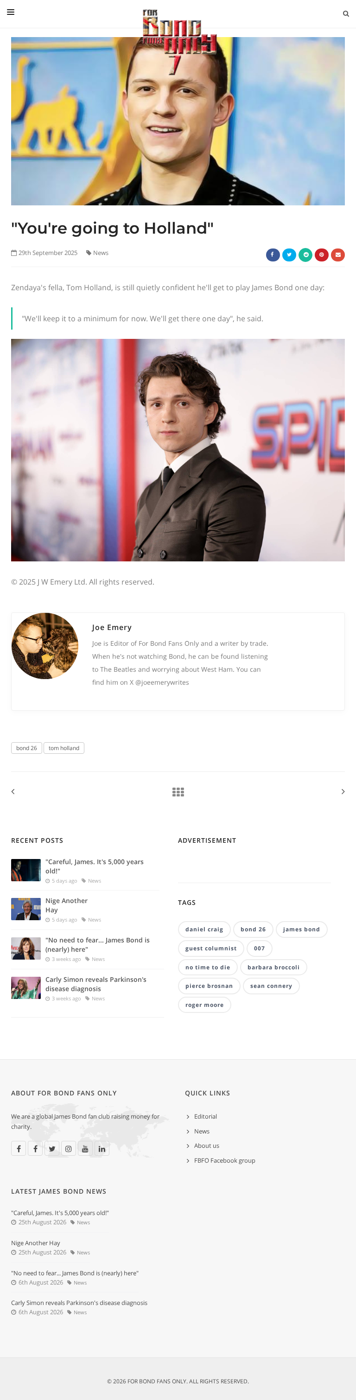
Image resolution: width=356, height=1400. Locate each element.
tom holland (64, 748)
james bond (301, 929)
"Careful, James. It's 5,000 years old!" (94, 866)
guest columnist (211, 948)
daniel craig (204, 929)
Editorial (205, 1116)
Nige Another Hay (66, 905)
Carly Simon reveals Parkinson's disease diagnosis (95, 984)
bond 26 (26, 748)
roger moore (204, 1005)
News (100, 252)
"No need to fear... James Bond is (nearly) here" (97, 944)
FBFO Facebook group (224, 1160)
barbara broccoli (274, 967)
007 (259, 948)
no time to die (207, 967)
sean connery (271, 986)
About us (206, 1145)
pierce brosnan (209, 986)
